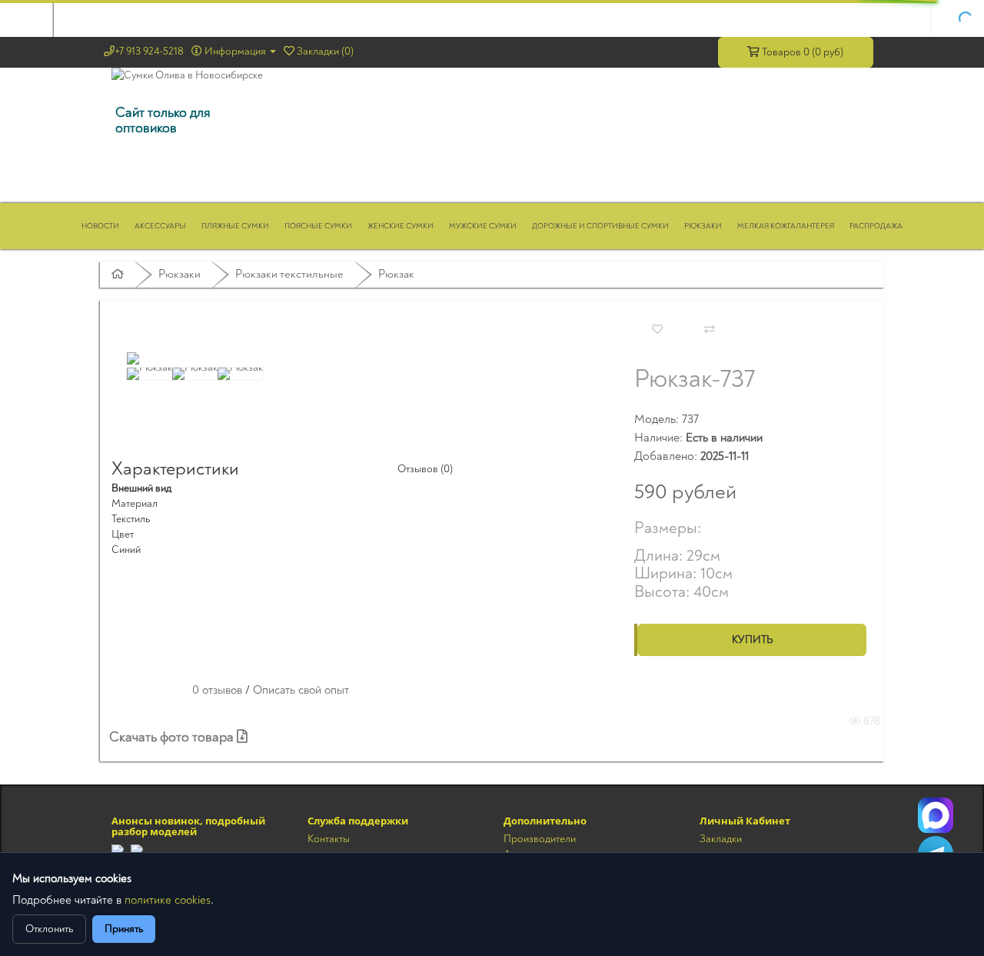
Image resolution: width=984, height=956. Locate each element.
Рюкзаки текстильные (289, 274)
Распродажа (876, 226)
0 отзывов (217, 690)
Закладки (721, 838)
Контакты (329, 838)
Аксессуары (160, 226)
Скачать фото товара (173, 737)
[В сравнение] (709, 329)
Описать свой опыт (301, 690)
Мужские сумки (483, 226)
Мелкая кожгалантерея (785, 226)
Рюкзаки (703, 226)
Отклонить (49, 928)
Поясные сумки (318, 226)
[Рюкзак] (133, 358)
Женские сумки (400, 226)
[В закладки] (657, 329)
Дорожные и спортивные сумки (600, 226)
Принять (124, 928)
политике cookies (168, 900)
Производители (540, 838)
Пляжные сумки (235, 226)
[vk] (137, 850)
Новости (100, 226)
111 (935, 815)
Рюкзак (396, 274)
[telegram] (117, 850)
